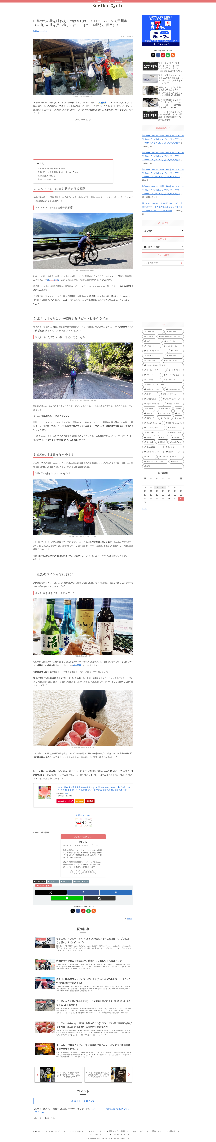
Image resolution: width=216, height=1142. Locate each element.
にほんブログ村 (40, 31)
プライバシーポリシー (120, 1134)
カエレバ (67, 793)
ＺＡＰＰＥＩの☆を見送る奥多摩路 (52, 169)
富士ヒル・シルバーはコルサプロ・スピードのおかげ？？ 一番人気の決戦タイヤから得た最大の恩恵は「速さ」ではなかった (163, 207)
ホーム (41, 1131)
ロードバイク (40, 881)
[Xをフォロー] (72, 872)
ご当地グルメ (54, 881)
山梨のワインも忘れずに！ (48, 179)
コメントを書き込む (85, 1101)
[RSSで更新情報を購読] (94, 872)
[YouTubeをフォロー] (83, 872)
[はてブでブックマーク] (116, 892)
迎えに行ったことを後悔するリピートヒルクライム (58, 172)
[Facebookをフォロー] (78, 872)
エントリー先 (53, 280)
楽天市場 (89, 801)
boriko (84, 842)
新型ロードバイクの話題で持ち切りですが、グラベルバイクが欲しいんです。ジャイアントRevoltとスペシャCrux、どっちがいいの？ (163, 139)
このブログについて (96, 1134)
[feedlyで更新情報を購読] (88, 872)
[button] (100, 898)
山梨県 (77, 881)
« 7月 (144, 508)
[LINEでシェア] (67, 898)
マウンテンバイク (76, 1131)
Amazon (79, 801)
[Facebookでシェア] (83, 892)
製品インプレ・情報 (117, 1131)
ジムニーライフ (138, 1131)
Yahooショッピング (65, 801)
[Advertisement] (83, 139)
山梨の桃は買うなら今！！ (48, 176)
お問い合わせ (174, 1131)
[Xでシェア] (51, 892)
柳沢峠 (86, 881)
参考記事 (102, 102)
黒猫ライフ (156, 1131)
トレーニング (96, 1131)
